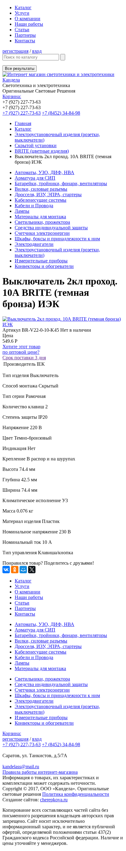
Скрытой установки (36, 145)
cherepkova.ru (54, 799)
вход (37, 51)
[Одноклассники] (14, 569)
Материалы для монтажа (40, 216)
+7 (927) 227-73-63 (21, 113)
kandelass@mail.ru (20, 766)
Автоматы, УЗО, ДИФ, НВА (44, 172)
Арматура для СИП (35, 178)
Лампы (22, 211)
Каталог (23, 7)
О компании (27, 18)
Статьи (22, 29)
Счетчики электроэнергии (42, 233)
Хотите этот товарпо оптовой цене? (21, 349)
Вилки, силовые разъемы (41, 189)
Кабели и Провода (34, 205)
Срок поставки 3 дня (24, 357)
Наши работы (29, 24)
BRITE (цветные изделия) (42, 151)
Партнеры (25, 35)
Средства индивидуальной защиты (51, 227)
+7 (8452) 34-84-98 (61, 113)
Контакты (25, 40)
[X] (31, 569)
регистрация (15, 51)
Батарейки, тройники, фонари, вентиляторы (61, 183)
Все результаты (19, 68)
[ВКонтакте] (6, 569)
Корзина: (11, 96)
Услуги (22, 13)
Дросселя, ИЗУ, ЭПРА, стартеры (48, 194)
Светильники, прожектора (42, 222)
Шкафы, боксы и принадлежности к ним (57, 238)
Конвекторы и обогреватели (44, 266)
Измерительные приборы (41, 260)
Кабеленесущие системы (40, 200)
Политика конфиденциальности (75, 794)
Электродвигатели (34, 244)
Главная (23, 123)
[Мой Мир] (23, 569)
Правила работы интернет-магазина (40, 772)
